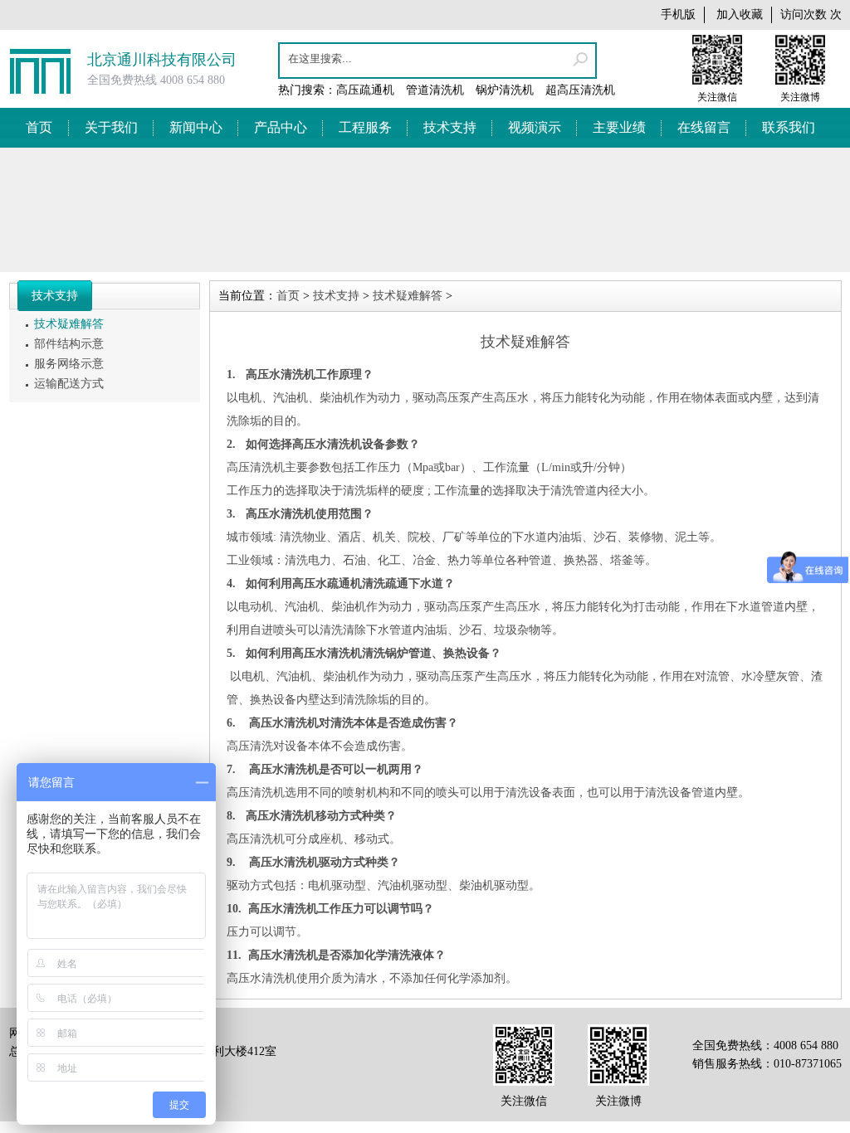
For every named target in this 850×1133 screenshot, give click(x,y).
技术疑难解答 (69, 324)
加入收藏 (739, 14)
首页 (39, 127)
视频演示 (534, 127)
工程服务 (365, 127)
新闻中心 (195, 127)
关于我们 (111, 127)
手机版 (678, 14)
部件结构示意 (69, 344)
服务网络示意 (69, 363)
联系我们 (788, 127)
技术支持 (449, 127)
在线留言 (703, 127)
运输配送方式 (69, 383)
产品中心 (280, 127)
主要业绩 (619, 127)
